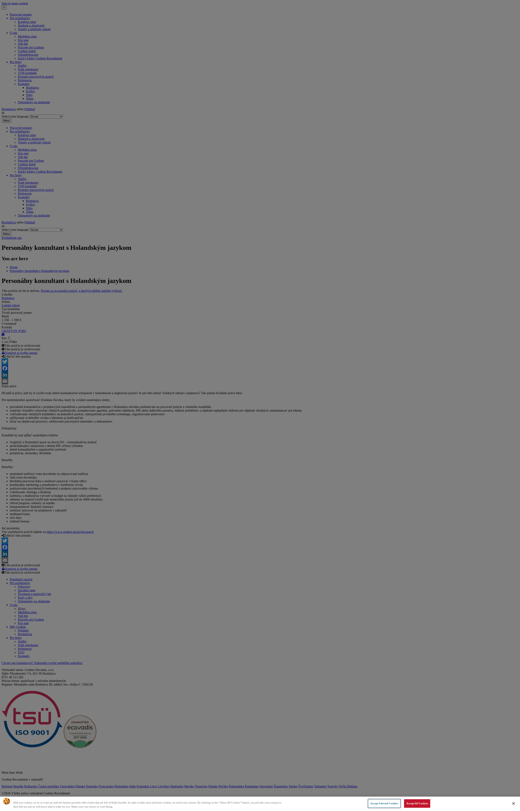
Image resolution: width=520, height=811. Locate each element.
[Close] (513, 803)
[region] (260, 804)
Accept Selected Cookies (384, 803)
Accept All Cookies (417, 803)
